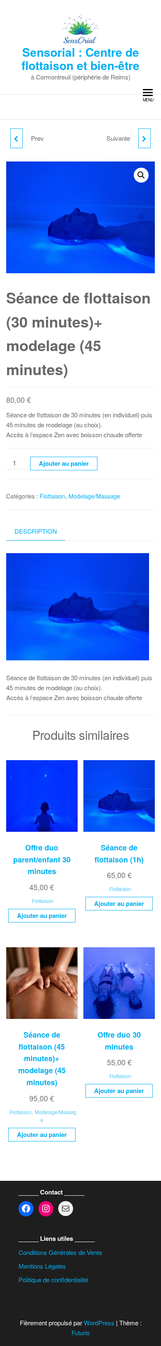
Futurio (80, 1332)
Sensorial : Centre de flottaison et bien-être (80, 58)
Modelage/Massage (94, 496)
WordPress (99, 1322)
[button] (141, 175)
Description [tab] (35, 531)
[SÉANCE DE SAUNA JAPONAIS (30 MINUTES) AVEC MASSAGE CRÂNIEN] (144, 138)
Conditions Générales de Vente (60, 1252)
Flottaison (52, 496)
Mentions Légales (42, 1266)
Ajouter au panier (64, 463)
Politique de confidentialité (53, 1279)
